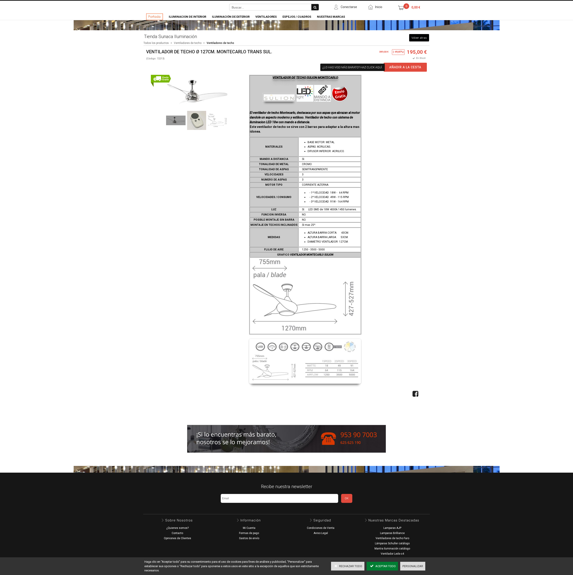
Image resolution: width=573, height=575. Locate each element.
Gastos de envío (249, 538)
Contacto (177, 533)
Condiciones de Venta (320, 528)
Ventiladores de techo (187, 43)
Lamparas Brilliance (392, 533)
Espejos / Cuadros (296, 16)
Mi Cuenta (249, 528)
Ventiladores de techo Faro (392, 538)
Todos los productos (156, 43)
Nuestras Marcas (331, 16)
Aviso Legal (321, 533)
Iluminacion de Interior (187, 16)
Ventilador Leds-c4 (392, 553)
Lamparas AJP (392, 528)
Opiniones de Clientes (177, 538)
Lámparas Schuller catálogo (392, 543)
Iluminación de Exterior (231, 16)
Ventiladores (266, 16)
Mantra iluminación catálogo (392, 548)
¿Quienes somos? (177, 528)
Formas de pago (249, 533)
